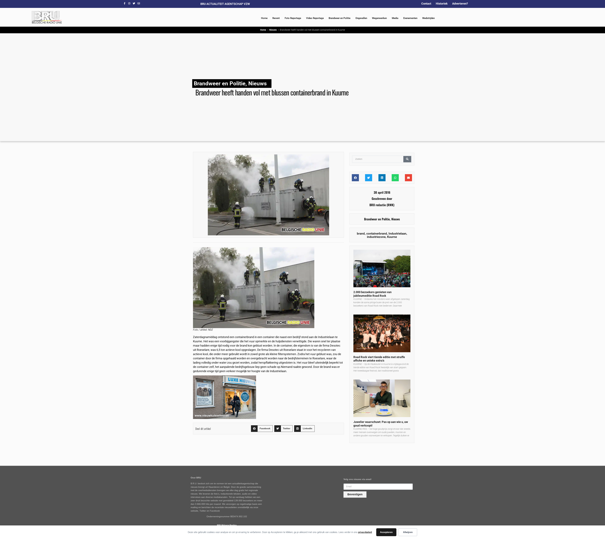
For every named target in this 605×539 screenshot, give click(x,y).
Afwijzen (408, 532)
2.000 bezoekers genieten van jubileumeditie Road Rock (372, 293)
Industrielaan (397, 233)
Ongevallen (361, 18)
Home (264, 18)
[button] (262, 428)
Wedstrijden (428, 18)
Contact (426, 3)
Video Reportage (315, 18)
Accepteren (386, 532)
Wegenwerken (379, 18)
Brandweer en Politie (339, 18)
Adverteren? (460, 3)
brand (361, 233)
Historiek (442, 3)
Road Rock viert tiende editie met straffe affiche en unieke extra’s (379, 358)
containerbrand (376, 233)
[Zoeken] (407, 159)
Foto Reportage (293, 18)
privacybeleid (365, 532)
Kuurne (392, 237)
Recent (276, 18)
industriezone (376, 237)
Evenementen (410, 18)
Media (395, 18)
